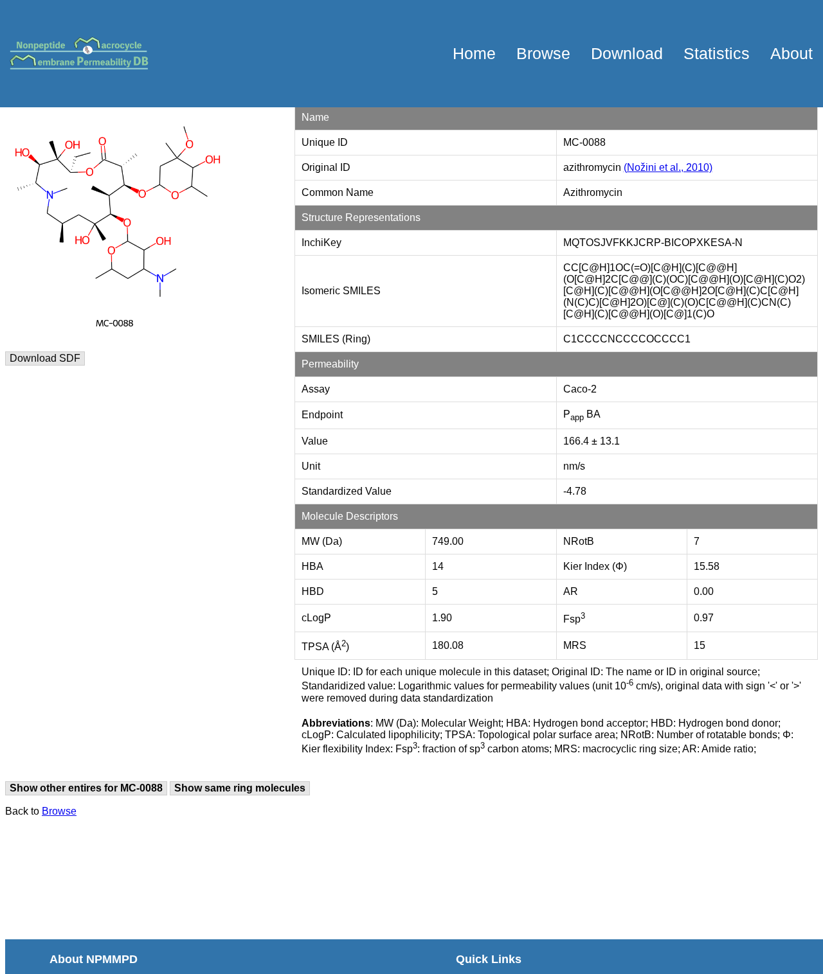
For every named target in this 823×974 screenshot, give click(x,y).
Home (474, 53)
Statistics (716, 53)
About (791, 53)
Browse (543, 53)
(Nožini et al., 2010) (668, 167)
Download (627, 53)
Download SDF (45, 358)
